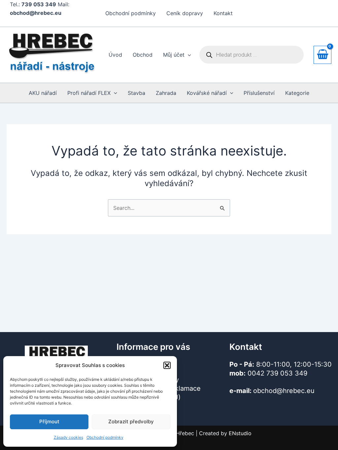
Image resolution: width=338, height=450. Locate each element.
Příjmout (49, 421)
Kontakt (223, 13)
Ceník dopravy (184, 13)
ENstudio (240, 433)
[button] (167, 365)
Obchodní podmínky (104, 437)
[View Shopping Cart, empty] (322, 55)
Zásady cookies (68, 437)
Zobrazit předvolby (131, 421)
